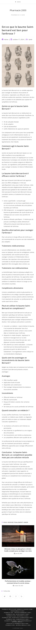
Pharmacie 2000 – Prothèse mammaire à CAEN (17, 612)
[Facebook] (10, 596)
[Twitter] (4, 596)
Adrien (6, 39)
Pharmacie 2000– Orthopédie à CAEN (17, 616)
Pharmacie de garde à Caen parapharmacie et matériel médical (18, 621)
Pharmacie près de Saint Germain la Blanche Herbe (17, 609)
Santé (30, 39)
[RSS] (21, 596)
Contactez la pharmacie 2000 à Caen (17, 623)
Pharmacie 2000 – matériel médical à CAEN (18, 625)
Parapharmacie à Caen (17, 611)
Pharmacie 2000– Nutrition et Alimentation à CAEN (17, 617)
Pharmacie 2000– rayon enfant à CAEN (17, 614)
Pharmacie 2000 (18, 10)
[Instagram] (15, 596)
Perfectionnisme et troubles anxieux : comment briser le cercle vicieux (18, 582)
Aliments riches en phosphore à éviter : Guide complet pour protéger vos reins (18, 550)
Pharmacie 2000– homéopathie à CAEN (17, 619)
